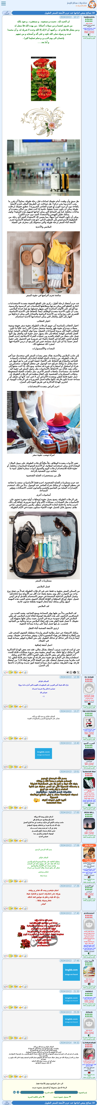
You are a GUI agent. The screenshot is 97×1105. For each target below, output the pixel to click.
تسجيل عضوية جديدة (62, 1097)
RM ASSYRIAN (89, 711)
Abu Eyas (89, 845)
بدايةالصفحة (6, 1103)
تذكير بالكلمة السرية (36, 1097)
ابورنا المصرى (89, 886)
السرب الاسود (89, 743)
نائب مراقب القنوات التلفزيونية (89, 860)
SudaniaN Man (89, 772)
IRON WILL (89, 812)
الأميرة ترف (89, 961)
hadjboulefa (89, 17)
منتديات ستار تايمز (77, 3)
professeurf (89, 913)
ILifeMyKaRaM (89, 1043)
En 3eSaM (89, 677)
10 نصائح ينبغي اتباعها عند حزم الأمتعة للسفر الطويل (70, 13)
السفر (47, 371)
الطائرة (72, 635)
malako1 (89, 991)
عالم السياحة (81, 5)
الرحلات (70, 499)
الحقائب (69, 325)
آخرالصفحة (6, 13)
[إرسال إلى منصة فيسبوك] (74, 672)
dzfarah (89, 1012)
